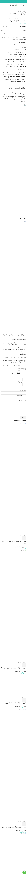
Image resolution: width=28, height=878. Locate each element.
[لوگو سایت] (13, 5)
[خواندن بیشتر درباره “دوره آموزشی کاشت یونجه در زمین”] (24, 824)
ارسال (23, 417)
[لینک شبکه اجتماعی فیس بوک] (14, 2)
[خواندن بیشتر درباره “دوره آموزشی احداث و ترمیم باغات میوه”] (24, 538)
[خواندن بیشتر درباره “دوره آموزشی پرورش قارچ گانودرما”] (24, 665)
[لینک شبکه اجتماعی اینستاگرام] (12, 2)
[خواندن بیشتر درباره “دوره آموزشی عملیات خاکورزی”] (24, 700)
